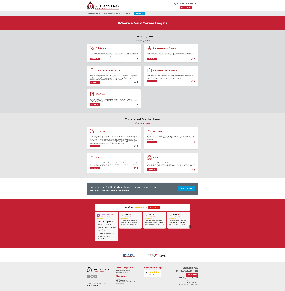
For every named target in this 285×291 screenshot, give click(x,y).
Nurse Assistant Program (123, 270)
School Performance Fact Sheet (125, 281)
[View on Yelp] (122, 215)
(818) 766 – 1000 (193, 282)
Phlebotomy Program (122, 272)
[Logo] (103, 5)
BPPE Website (120, 283)
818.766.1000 (192, 3)
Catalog (118, 279)
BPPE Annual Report (121, 280)
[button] (100, 13)
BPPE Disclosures (92, 285)
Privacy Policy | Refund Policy (96, 283)
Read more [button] (124, 226)
